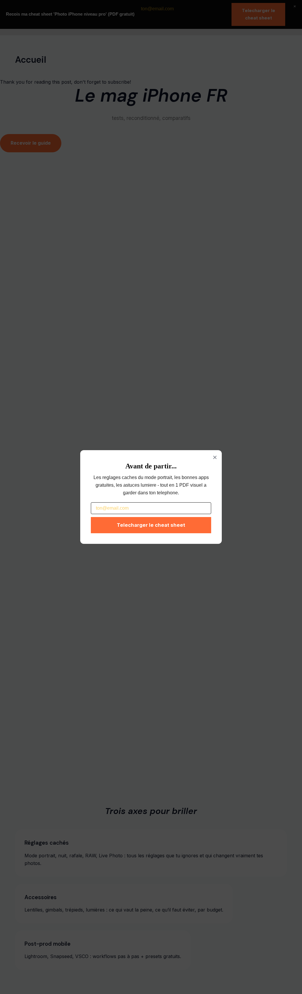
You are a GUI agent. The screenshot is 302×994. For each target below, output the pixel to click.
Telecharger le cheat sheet (151, 525)
